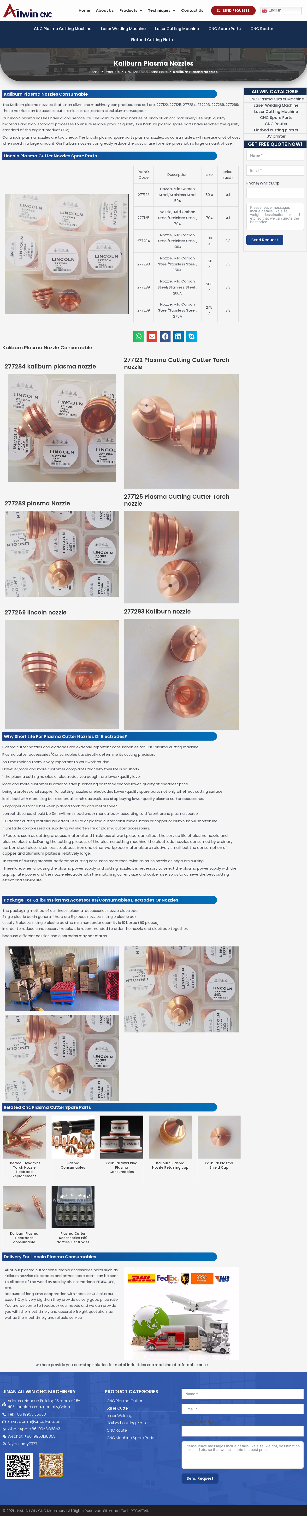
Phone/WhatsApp (262, 183)
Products (128, 10)
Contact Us (192, 10)
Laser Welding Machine (123, 28)
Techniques (159, 10)
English (274, 10)
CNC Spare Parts (224, 28)
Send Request (264, 240)
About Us (105, 10)
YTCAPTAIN (140, 1510)
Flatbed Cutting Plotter (153, 40)
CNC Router (261, 28)
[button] (12, 254)
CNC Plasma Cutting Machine (62, 28)
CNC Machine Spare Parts (146, 71)
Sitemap (110, 1510)
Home (84, 10)
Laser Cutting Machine (177, 28)
